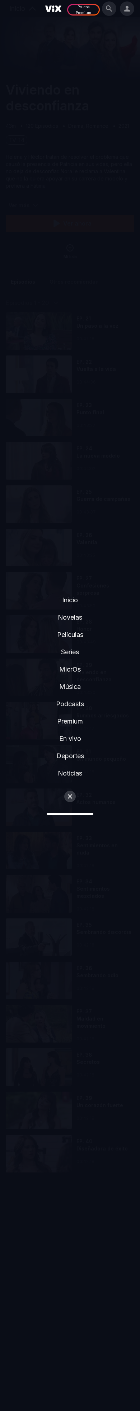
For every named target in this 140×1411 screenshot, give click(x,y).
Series (70, 652)
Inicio (70, 600)
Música (70, 686)
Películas (70, 634)
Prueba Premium (83, 10)
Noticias (70, 773)
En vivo (70, 738)
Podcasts (70, 704)
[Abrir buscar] (109, 8)
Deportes (70, 756)
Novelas (70, 617)
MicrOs (70, 669)
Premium (70, 721)
